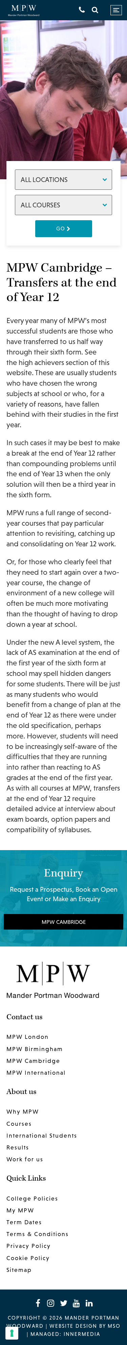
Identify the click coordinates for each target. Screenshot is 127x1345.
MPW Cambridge (64, 922)
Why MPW (22, 1111)
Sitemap (19, 1270)
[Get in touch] (82, 10)
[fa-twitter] (63, 1303)
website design (73, 1326)
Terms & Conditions (37, 1234)
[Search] (95, 10)
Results (17, 1147)
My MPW (20, 1210)
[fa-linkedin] (89, 1303)
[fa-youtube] (76, 1303)
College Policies (32, 1198)
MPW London (27, 1036)
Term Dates (24, 1222)
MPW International (36, 1072)
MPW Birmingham (34, 1049)
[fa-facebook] (38, 1303)
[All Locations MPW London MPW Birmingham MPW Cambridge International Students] (63, 179)
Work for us (24, 1159)
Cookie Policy (28, 1258)
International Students (41, 1135)
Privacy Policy (28, 1246)
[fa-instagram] (51, 1303)
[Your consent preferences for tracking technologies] (11, 1333)
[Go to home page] (23, 10)
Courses (19, 1123)
